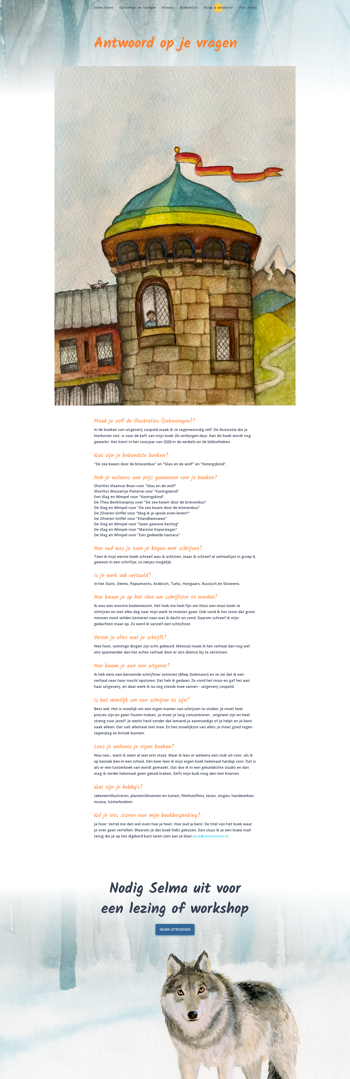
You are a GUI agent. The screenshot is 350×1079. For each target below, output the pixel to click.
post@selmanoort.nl (210, 836)
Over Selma (248, 8)
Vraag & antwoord (218, 8)
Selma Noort (103, 8)
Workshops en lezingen (137, 8)
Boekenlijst (188, 8)
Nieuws (168, 8)
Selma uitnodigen (175, 929)
